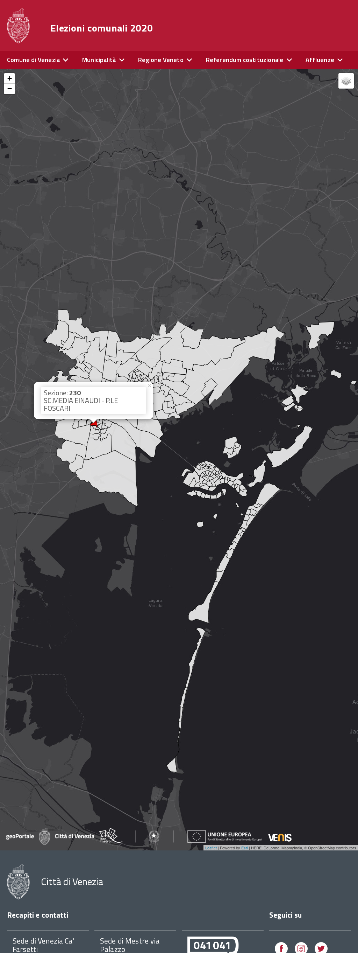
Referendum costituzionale (245, 59)
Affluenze (320, 59)
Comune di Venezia (33, 59)
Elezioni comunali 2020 (101, 28)
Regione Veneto (161, 59)
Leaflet (211, 847)
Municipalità (99, 59)
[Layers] (346, 81)
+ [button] (9, 78)
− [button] (9, 88)
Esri (244, 847)
